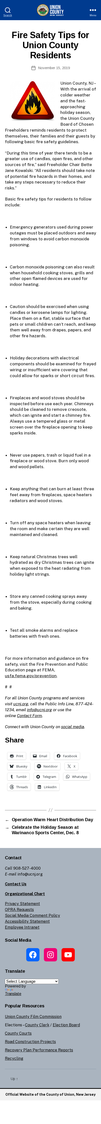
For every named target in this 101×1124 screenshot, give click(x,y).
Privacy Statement (22, 903)
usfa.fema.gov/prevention (31, 675)
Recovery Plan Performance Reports (39, 1050)
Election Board (66, 1025)
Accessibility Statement (27, 921)
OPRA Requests (19, 909)
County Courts (18, 1033)
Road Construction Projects (30, 1041)
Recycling (14, 1058)
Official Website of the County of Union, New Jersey (50, 1094)
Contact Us (15, 884)
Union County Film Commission (33, 1016)
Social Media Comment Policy (32, 915)
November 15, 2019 (54, 68)
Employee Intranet (22, 927)
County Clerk (37, 1025)
